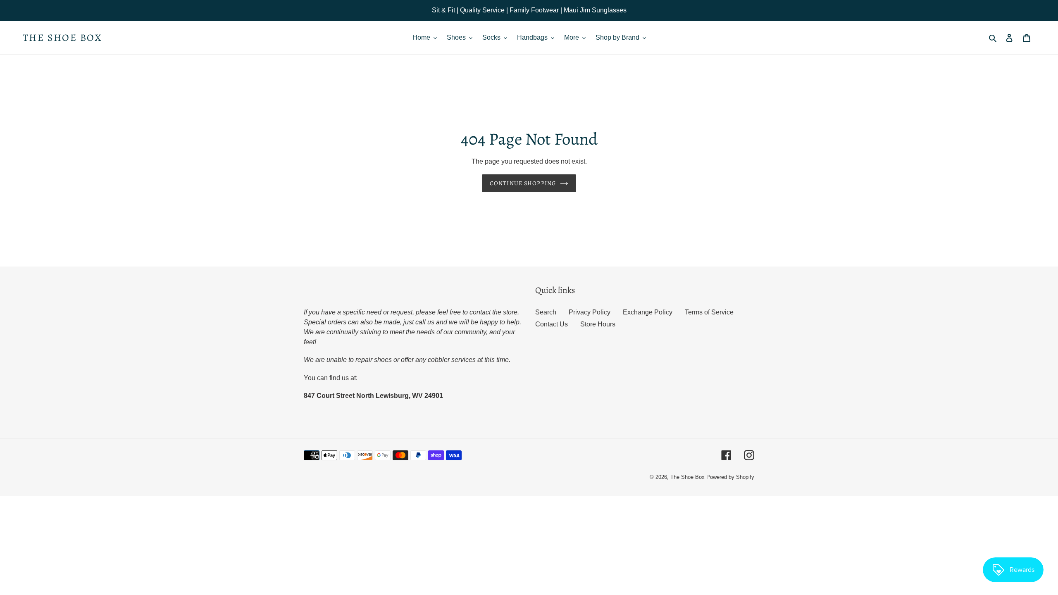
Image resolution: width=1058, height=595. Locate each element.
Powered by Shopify (730, 477)
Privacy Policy (589, 312)
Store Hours (597, 324)
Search (545, 312)
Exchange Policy (647, 312)
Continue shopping (523, 183)
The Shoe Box (62, 38)
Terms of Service (709, 312)
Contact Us (551, 324)
